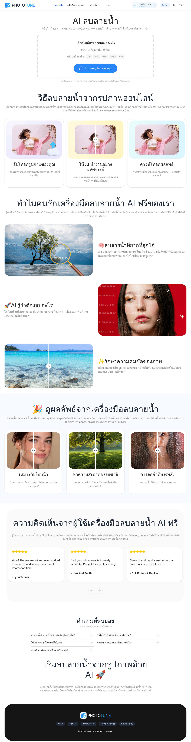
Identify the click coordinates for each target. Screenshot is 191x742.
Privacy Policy (88, 724)
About (60, 724)
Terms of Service (108, 724)
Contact (73, 724)
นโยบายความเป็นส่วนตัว (99, 81)
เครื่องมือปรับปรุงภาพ (75, 5)
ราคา (108, 5)
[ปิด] (154, 5)
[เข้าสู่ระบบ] (174, 5)
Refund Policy (127, 724)
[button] (62, 635)
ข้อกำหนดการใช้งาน (118, 81)
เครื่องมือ (93, 5)
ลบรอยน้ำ (59, 5)
